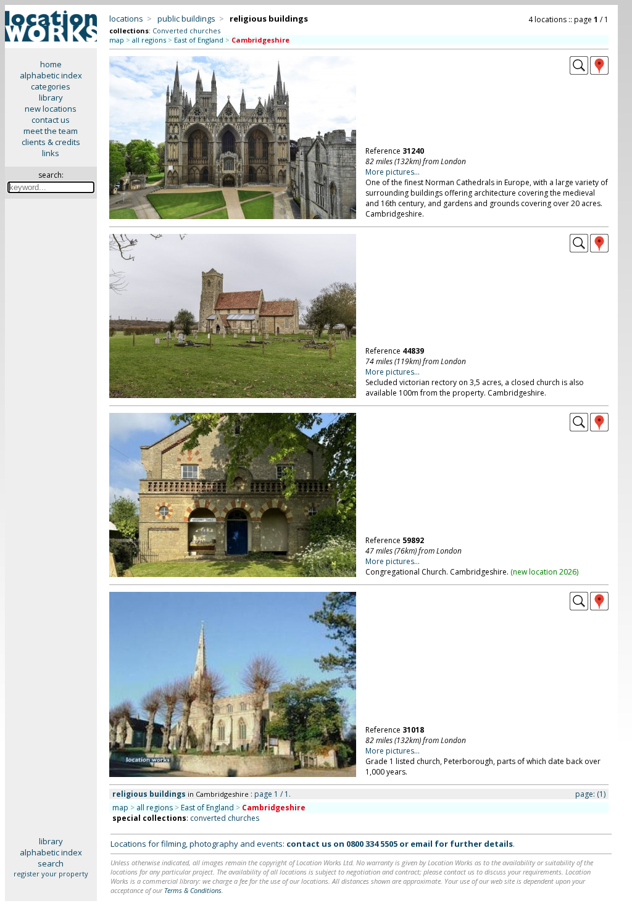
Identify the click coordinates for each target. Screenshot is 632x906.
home (51, 64)
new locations (51, 108)
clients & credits (51, 142)
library (51, 97)
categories (50, 86)
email (421, 843)
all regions (149, 39)
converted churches (224, 818)
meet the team (50, 130)
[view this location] (579, 71)
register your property (51, 873)
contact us (50, 119)
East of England (198, 39)
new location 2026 (544, 572)
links (50, 153)
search (51, 863)
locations (126, 18)
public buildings (186, 18)
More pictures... (392, 172)
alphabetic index (51, 75)
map (116, 39)
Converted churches (186, 30)
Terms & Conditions (193, 890)
